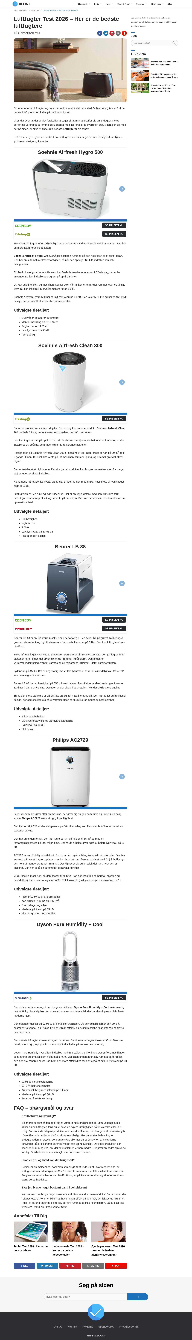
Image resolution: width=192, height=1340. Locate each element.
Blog (170, 4)
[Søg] (137, 1296)
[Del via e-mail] (118, 33)
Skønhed (140, 4)
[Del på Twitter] (105, 33)
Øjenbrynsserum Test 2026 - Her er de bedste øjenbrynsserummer (108, 1250)
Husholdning (34, 10)
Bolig (96, 4)
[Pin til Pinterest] (112, 33)
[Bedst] (21, 4)
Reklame (87, 1326)
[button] (122, 189)
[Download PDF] (124, 33)
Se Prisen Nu (114, 225)
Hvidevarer (156, 4)
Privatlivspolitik (128, 1326)
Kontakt (72, 1326)
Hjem (16, 10)
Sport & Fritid (123, 4)
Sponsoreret (106, 1326)
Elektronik (82, 4)
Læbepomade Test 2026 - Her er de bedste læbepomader (68, 1250)
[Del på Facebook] (99, 33)
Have (108, 4)
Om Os (58, 1326)
